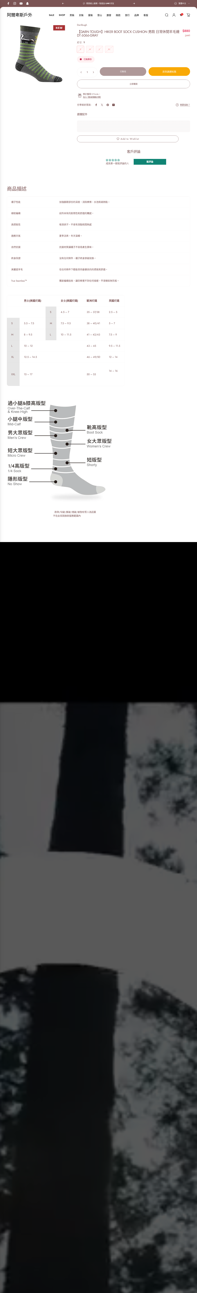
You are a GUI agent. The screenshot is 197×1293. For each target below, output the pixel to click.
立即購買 (134, 83)
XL (109, 49)
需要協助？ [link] (185, 105)
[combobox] (182, 3)
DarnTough (82, 25)
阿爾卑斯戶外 (19, 15)
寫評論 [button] (149, 161)
